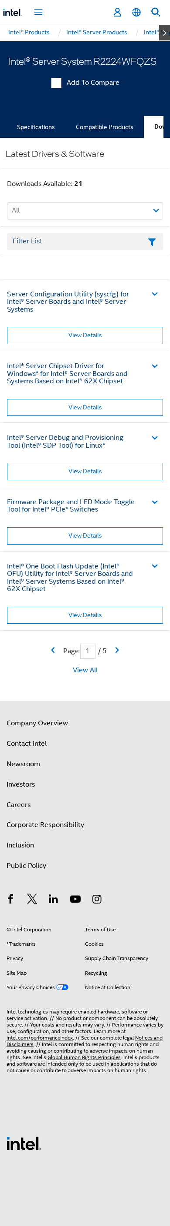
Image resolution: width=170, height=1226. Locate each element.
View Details (85, 335)
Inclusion (20, 845)
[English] (136, 12)
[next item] (164, 32)
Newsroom (23, 764)
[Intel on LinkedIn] (53, 900)
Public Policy (26, 865)
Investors (21, 784)
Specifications (36, 127)
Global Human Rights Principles (84, 1057)
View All (85, 670)
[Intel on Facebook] (10, 900)
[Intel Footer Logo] (24, 1143)
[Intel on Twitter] (32, 900)
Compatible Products (104, 127)
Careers (19, 805)
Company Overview (37, 723)
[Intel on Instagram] (96, 900)
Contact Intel (27, 743)
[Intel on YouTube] (75, 900)
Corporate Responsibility (45, 825)
